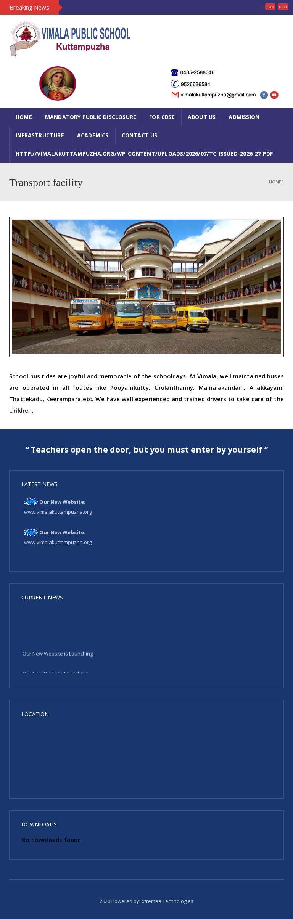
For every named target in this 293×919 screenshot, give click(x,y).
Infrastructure (40, 135)
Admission (244, 116)
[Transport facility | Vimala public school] (70, 37)
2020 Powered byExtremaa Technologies (146, 901)
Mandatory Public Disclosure (90, 116)
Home (24, 116)
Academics (93, 135)
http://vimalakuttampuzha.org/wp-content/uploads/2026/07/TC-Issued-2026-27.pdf (144, 153)
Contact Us (140, 135)
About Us (202, 116)
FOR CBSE (162, 116)
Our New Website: (62, 501)
